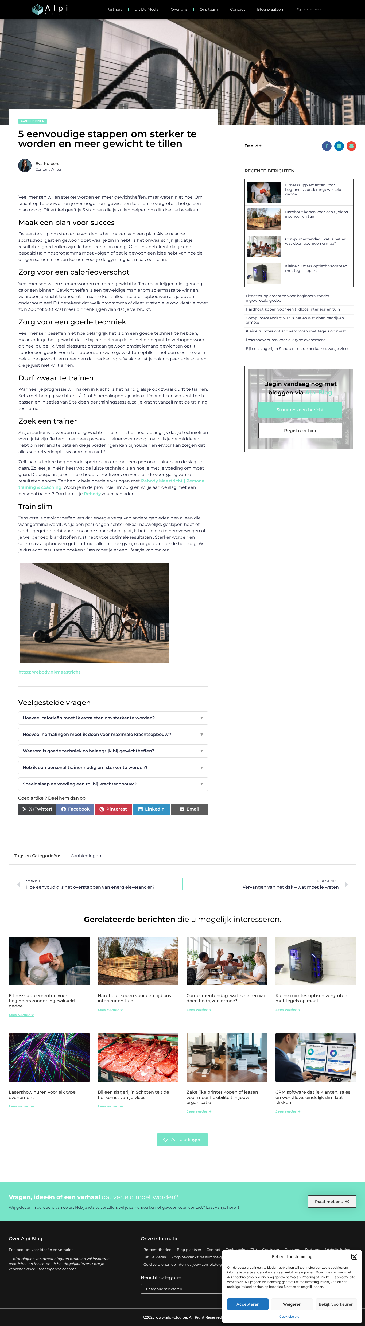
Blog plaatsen (270, 9)
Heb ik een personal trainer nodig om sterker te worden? (113, 767)
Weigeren (292, 1304)
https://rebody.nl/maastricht (49, 672)
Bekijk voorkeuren (336, 1304)
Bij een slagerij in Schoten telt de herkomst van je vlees (297, 348)
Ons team (209, 9)
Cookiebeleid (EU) (241, 1249)
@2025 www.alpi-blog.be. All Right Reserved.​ (183, 1317)
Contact (237, 9)
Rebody (92, 493)
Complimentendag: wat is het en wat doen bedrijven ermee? (315, 241)
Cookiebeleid (289, 1317)
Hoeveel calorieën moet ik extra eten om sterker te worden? (113, 717)
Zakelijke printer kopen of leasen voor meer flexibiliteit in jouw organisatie (222, 1097)
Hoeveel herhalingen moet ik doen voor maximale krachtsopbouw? (113, 734)
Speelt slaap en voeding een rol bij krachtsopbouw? (113, 784)
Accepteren (247, 1304)
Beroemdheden (157, 1249)
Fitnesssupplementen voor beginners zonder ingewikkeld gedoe (313, 189)
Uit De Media (146, 9)
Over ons (179, 9)
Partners (114, 9)
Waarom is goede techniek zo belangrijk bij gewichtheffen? (113, 750)
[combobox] (315, 9)
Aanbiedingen (32, 121)
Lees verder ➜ (21, 1015)
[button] (354, 1256)
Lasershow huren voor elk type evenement (285, 339)
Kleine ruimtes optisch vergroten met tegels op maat (316, 268)
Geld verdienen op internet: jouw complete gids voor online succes (201, 1264)
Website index (337, 1249)
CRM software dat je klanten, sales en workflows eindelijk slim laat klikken (312, 1097)
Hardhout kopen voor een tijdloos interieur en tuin (316, 214)
